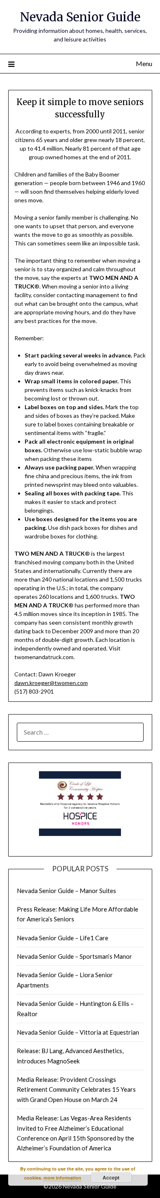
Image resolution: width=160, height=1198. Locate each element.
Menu (144, 63)
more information (62, 1178)
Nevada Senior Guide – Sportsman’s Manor (74, 956)
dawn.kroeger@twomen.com (51, 682)
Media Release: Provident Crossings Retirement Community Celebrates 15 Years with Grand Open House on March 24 (76, 1089)
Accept (111, 1177)
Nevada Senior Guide (80, 17)
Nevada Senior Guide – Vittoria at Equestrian (78, 1032)
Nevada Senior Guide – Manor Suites (66, 890)
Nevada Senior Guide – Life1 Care (62, 937)
